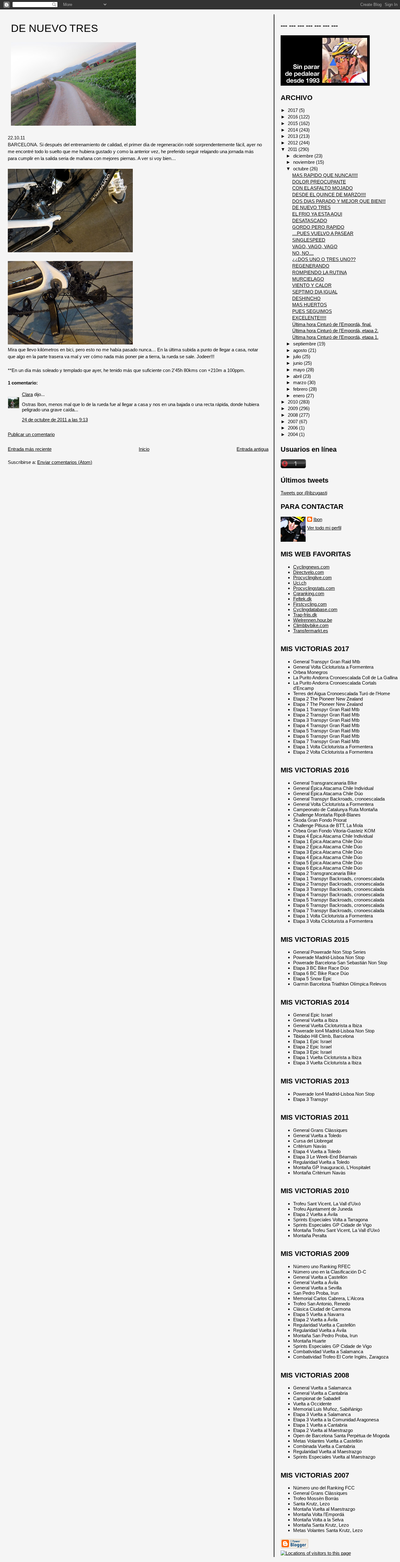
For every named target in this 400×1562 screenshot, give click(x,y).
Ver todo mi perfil (324, 527)
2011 (293, 149)
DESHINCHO (306, 298)
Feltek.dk (302, 598)
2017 (293, 110)
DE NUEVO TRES (54, 28)
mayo (299, 369)
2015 (293, 123)
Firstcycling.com (310, 604)
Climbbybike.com (311, 625)
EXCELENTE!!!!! (309, 317)
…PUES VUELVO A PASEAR (322, 233)
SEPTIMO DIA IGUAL (315, 291)
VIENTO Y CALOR (312, 285)
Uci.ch (299, 582)
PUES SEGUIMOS (312, 311)
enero (299, 395)
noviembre (304, 162)
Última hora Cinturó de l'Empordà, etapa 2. (335, 330)
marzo (300, 382)
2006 (293, 427)
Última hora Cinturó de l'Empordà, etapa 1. (335, 337)
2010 (293, 401)
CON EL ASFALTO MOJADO (322, 188)
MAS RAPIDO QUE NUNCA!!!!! (325, 175)
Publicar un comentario (31, 434)
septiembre (305, 343)
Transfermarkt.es (310, 630)
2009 (293, 408)
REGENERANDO (310, 266)
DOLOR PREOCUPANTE (319, 181)
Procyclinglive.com (312, 577)
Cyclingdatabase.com (315, 609)
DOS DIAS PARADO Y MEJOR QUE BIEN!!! (339, 201)
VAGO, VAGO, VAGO (315, 246)
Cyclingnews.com (311, 567)
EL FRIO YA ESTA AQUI (317, 214)
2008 (293, 415)
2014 (293, 130)
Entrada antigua (252, 449)
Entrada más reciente (30, 449)
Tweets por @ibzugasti (304, 492)
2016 (293, 116)
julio (297, 356)
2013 (293, 136)
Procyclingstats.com (314, 588)
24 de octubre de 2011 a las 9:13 (55, 419)
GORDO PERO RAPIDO (318, 227)
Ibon (317, 519)
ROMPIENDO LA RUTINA (319, 272)
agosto (300, 350)
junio (298, 363)
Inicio (144, 449)
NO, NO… (303, 253)
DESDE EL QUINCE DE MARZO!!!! (329, 194)
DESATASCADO (309, 220)
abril (298, 376)
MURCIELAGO (308, 279)
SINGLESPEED (308, 240)
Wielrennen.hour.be (312, 620)
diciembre (303, 155)
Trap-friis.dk (305, 614)
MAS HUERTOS (309, 304)
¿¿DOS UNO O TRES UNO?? (324, 259)
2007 (293, 421)
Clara (27, 394)
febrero (301, 389)
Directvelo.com (308, 572)
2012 (293, 142)
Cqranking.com (308, 593)
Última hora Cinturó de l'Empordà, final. (332, 324)
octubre (301, 168)
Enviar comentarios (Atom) (64, 462)
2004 (293, 434)
